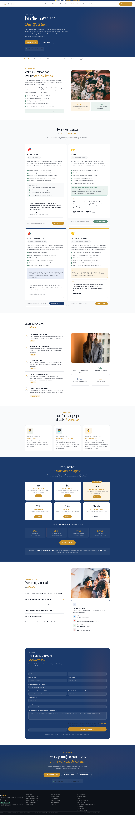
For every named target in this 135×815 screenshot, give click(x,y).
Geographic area (32, 704)
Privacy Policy (102, 723)
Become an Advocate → (57, 303)
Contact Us (96, 516)
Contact (73, 59)
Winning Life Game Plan (32, 800)
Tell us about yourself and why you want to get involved (42, 710)
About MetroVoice (81, 796)
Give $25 (38, 496)
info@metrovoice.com (82, 800)
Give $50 (67, 496)
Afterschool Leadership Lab (33, 798)
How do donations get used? (44, 616)
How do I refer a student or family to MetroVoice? (44, 622)
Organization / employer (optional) (77, 690)
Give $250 (38, 516)
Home (41, 3)
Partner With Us (55, 802)
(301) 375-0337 (81, 802)
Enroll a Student (84, 774)
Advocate (58, 59)
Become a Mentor (38, 59)
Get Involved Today (52, 774)
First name (31, 670)
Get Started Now (47, 42)
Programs (47, 3)
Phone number (71, 677)
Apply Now (82, 59)
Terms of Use (80, 808)
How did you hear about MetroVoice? (37, 727)
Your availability (32, 697)
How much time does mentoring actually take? (44, 599)
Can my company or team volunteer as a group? (44, 611)
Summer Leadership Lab (32, 796)
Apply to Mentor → (58, 223)
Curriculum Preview (31, 802)
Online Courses (30, 804)
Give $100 (96, 496)
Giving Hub (54, 804)
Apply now (68, 0)
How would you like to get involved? (37, 684)
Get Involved (74, 3)
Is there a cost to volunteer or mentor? (44, 605)
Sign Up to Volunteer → (100, 221)
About (61, 3)
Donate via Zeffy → (101, 303)
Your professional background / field (37, 690)
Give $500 (67, 516)
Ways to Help (27, 59)
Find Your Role (31, 42)
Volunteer (49, 59)
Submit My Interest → (87, 729)
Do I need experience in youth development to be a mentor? (44, 594)
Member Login (90, 3)
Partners (67, 3)
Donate (66, 59)
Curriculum (82, 3)
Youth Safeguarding (82, 810)
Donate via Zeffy (76, 0)
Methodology (55, 3)
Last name (70, 670)
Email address (32, 677)
